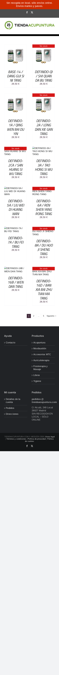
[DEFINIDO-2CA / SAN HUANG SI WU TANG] (15, 148)
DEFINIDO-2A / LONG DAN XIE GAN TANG (44, 127)
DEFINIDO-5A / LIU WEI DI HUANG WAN (15, 207)
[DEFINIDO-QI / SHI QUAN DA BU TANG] (43, 46)
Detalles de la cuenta (13, 400)
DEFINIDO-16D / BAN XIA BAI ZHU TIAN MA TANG (43, 289)
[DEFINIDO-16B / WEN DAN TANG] (15, 268)
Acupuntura (39, 342)
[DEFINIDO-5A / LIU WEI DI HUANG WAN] (15, 188)
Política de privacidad (37, 439)
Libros (36, 375)
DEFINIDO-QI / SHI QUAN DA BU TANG (43, 76)
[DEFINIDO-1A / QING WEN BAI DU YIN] (15, 95)
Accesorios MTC (42, 354)
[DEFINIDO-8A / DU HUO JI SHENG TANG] (43, 228)
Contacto (10, 342)
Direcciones (12, 414)
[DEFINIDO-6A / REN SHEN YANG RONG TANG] (43, 188)
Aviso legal (50, 437)
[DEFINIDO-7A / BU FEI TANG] (15, 228)
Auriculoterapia (41, 360)
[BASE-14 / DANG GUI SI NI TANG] (15, 46)
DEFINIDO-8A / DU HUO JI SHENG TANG (44, 247)
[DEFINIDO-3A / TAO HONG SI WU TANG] (43, 148)
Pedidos (10, 408)
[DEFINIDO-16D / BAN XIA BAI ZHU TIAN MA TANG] (43, 268)
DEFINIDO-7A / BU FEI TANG (15, 242)
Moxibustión (39, 348)
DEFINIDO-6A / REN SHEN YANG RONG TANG (43, 207)
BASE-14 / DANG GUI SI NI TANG (15, 76)
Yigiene (37, 381)
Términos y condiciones (16, 439)
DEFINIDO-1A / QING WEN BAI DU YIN (15, 127)
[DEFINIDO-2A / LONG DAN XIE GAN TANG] (43, 95)
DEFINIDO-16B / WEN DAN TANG (15, 282)
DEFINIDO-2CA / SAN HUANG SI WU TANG (15, 167)
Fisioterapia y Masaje (40, 368)
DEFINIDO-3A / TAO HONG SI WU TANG (43, 167)
